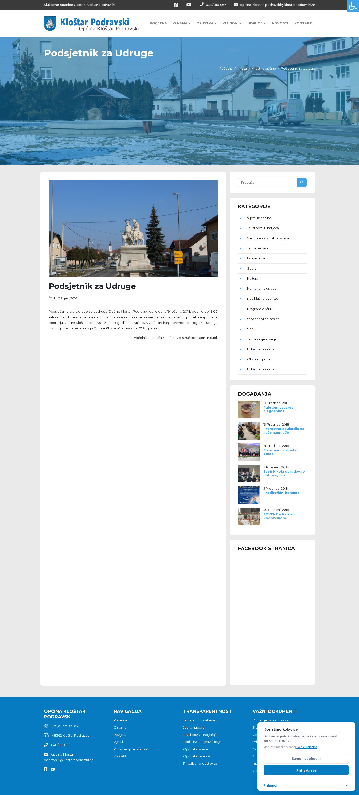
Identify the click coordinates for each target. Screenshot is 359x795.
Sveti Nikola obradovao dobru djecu (284, 473)
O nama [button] (180, 23)
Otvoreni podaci (260, 359)
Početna (158, 23)
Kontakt (303, 23)
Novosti (280, 23)
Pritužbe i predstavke (131, 749)
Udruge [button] (256, 23)
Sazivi (251, 329)
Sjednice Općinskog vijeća (268, 238)
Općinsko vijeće (195, 749)
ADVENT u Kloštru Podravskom (279, 516)
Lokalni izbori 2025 (261, 369)
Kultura (252, 278)
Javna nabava (258, 248)
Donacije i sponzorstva (271, 720)
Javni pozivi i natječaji (263, 228)
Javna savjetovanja (262, 339)
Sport (251, 268)
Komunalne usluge (262, 288)
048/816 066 (216, 5)
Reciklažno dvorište (262, 298)
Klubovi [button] (231, 23)
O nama (120, 727)
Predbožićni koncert (281, 493)
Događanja (256, 258)
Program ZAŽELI (260, 309)
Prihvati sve (306, 770)
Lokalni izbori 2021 (261, 349)
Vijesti (242, 68)
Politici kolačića (306, 747)
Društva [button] (205, 23)
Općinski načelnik (197, 756)
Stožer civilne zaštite (263, 319)
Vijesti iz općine (264, 68)
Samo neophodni (306, 758)
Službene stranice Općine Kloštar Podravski (79, 5)
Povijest (120, 735)
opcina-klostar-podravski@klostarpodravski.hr (277, 5)
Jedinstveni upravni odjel (202, 742)
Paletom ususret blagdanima (278, 409)
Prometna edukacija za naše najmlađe (283, 430)
